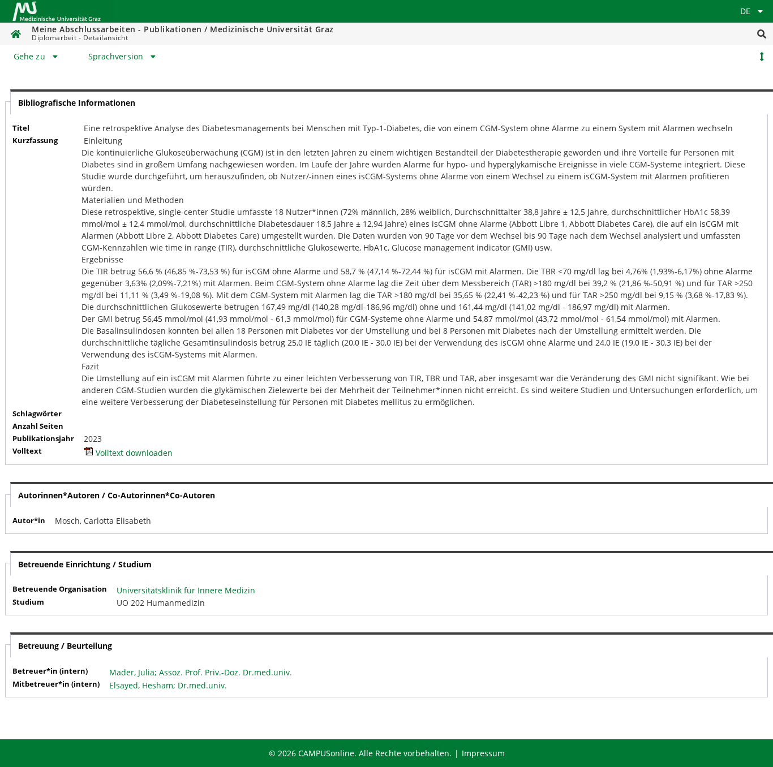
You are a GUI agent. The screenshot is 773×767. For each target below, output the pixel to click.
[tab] (37, 56)
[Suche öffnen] (761, 34)
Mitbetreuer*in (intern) (56, 684)
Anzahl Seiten (37, 426)
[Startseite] (56, 11)
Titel (20, 128)
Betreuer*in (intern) (50, 671)
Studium (28, 602)
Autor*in (28, 520)
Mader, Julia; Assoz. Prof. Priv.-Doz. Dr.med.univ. (200, 672)
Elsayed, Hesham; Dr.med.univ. (168, 685)
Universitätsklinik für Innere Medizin (186, 590)
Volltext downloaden (133, 452)
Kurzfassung (35, 140)
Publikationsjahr (43, 438)
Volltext (27, 451)
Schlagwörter (37, 414)
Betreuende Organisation (59, 589)
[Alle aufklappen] (761, 56)
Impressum (483, 753)
